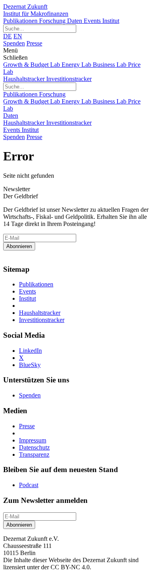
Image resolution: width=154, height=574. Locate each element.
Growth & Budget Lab (32, 64)
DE (7, 36)
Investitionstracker (69, 78)
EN (17, 36)
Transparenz (34, 454)
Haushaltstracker (24, 78)
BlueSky (30, 364)
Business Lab (110, 64)
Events (93, 20)
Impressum (32, 440)
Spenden (14, 43)
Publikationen (21, 20)
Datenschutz (34, 447)
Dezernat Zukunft (35, 10)
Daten (75, 20)
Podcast (28, 485)
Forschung (53, 20)
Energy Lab (77, 64)
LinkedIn (30, 350)
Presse (34, 43)
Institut (110, 20)
